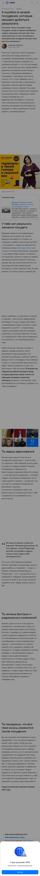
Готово (20, 872)
